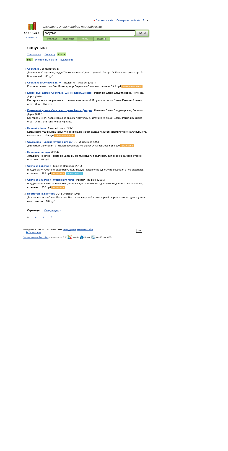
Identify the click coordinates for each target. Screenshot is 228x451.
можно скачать (74, 173)
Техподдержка (69, 229)
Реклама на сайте (85, 229)
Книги (85, 39)
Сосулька (33, 68)
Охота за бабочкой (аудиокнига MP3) (50, 179)
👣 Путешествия (33, 232)
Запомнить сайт (104, 20)
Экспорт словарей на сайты (35, 237)
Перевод (50, 54)
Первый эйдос (36, 128)
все (29, 59)
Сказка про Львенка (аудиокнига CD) (50, 141)
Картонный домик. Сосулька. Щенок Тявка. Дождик (59, 92)
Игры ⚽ (101, 39)
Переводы (68, 39)
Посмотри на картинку (41, 193)
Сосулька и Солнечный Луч (44, 82)
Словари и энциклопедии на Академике (72, 26)
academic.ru (32, 37)
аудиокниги (67, 59)
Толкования (51, 39)
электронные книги (46, 59)
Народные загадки (39, 152)
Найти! (142, 33)
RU (144, 20)
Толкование (34, 54)
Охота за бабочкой (39, 165)
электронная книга (132, 86)
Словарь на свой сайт (128, 20)
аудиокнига (127, 146)
